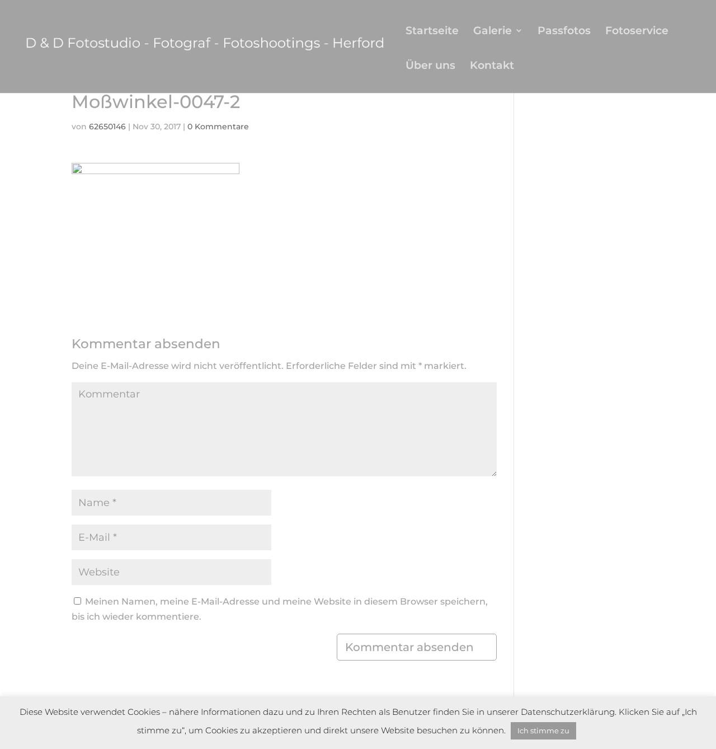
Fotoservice (636, 31)
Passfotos (564, 31)
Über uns (430, 66)
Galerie (492, 31)
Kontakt (492, 66)
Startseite (432, 31)
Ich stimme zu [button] (543, 730)
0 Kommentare (218, 126)
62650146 (107, 126)
